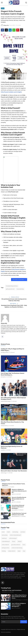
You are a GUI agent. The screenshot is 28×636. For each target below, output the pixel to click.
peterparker (4, 592)
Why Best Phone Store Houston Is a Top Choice (12, 422)
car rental (23, 532)
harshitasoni (4, 486)
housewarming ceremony (11, 286)
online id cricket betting (17, 547)
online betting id (12, 538)
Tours (24, 544)
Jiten (12, 608)
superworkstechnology (5, 401)
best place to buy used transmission (12, 590)
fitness (13, 541)
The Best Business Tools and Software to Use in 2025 (19, 514)
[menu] (2, 2)
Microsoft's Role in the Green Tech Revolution (14, 471)
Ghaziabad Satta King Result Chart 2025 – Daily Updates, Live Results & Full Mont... (14, 306)
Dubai (19, 551)
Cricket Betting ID (6, 541)
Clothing (4, 551)
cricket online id (11, 551)
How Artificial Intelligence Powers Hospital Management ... (19, 605)
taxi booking (15, 532)
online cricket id (5, 544)
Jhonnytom (3, 376)
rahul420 (2, 450)
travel (3, 532)
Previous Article (15, 297)
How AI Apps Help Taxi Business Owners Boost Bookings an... (12, 374)
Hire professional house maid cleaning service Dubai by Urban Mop (14, 299)
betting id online (5, 547)
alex (12, 502)
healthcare (4, 538)
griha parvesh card (10, 289)
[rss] (2, 582)
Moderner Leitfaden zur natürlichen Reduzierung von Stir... (19, 491)
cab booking (4, 535)
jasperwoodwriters (15, 516)
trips (24, 551)
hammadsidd (14, 509)
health (8, 532)
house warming (20, 289)
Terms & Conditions (6, 632)
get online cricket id (15, 544)
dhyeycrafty (4, 323)
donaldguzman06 (4, 352)
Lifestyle (19, 541)
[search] (26, 2)
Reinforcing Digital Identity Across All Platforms (11, 447)
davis (13, 494)
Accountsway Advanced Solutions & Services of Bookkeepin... (18, 507)
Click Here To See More (18, 279)
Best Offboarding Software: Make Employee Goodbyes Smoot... (13, 398)
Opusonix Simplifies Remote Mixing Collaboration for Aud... (19, 499)
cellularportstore (4, 425)
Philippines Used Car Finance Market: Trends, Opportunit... (13, 484)
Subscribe (23, 621)
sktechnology (3, 472)
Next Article (13, 303)
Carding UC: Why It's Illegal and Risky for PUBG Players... (12, 349)
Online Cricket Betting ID (15, 535)
